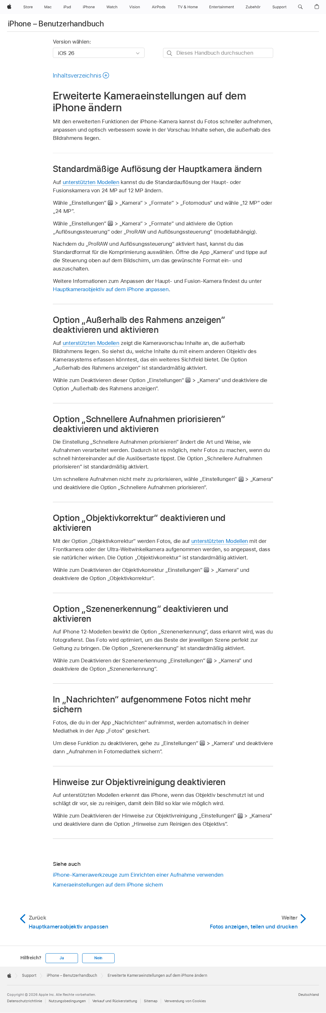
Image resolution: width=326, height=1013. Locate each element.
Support (29, 975)
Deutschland (308, 994)
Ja (62, 958)
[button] (300, 7)
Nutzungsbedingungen (67, 1001)
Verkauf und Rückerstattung (114, 1001)
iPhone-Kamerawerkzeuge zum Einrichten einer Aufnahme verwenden (138, 875)
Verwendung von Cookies (185, 1001)
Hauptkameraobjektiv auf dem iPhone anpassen (111, 289)
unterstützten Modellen (91, 182)
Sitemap (151, 1001)
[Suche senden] (170, 53)
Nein (98, 958)
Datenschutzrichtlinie (24, 1001)
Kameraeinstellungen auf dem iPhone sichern (108, 884)
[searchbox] (218, 53)
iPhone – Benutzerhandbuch (56, 23)
